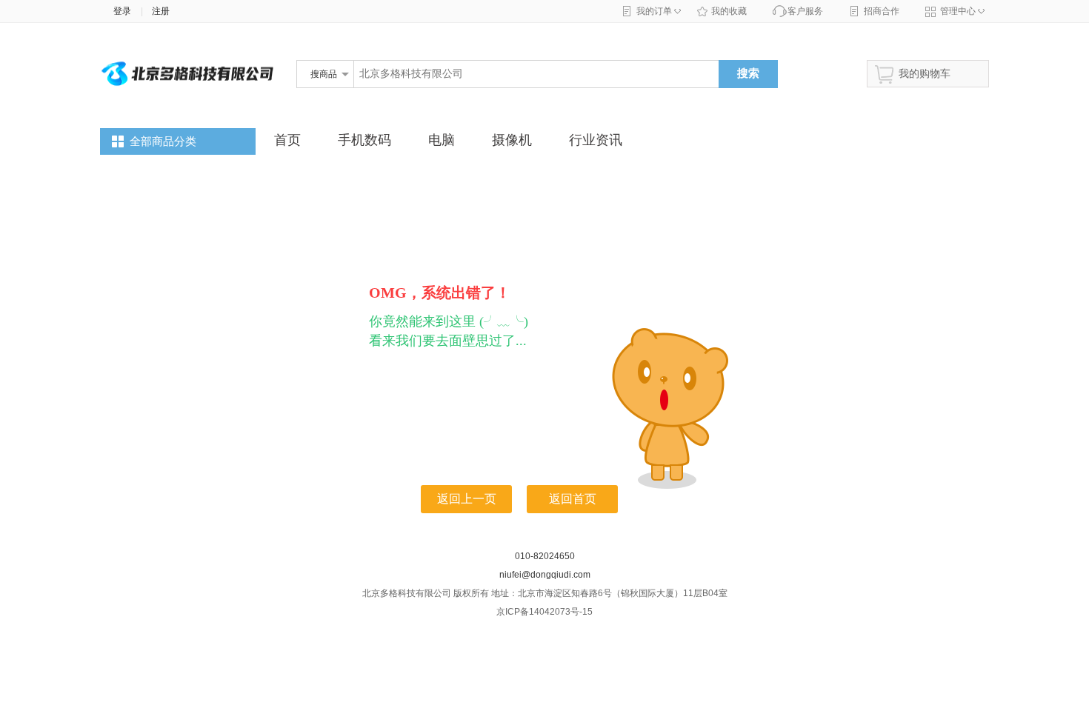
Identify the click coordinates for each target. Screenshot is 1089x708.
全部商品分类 (163, 141)
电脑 (441, 140)
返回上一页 (466, 498)
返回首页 (572, 498)
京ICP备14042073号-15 (544, 612)
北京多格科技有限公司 (340, 98)
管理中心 (958, 11)
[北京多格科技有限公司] (189, 112)
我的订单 (654, 11)
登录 (119, 11)
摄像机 (512, 140)
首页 (287, 140)
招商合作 (881, 11)
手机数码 (364, 140)
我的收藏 (729, 11)
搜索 (748, 73)
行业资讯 (595, 140)
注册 (161, 11)
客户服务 (805, 11)
